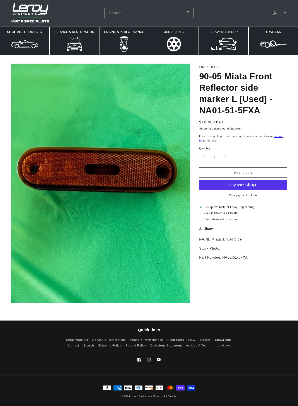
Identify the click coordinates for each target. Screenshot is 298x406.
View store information (220, 219)
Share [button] (208, 228)
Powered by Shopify (164, 396)
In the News (222, 345)
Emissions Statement (166, 345)
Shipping (205, 128)
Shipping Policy (109, 345)
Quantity (205, 148)
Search (88, 345)
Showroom (223, 339)
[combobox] (149, 13)
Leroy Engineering (142, 396)
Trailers (205, 339)
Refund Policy (135, 345)
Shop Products (77, 339)
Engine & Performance (146, 339)
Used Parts (175, 339)
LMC (191, 339)
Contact (73, 345)
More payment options (243, 195)
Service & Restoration (108, 339)
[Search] (188, 13)
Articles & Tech (197, 345)
